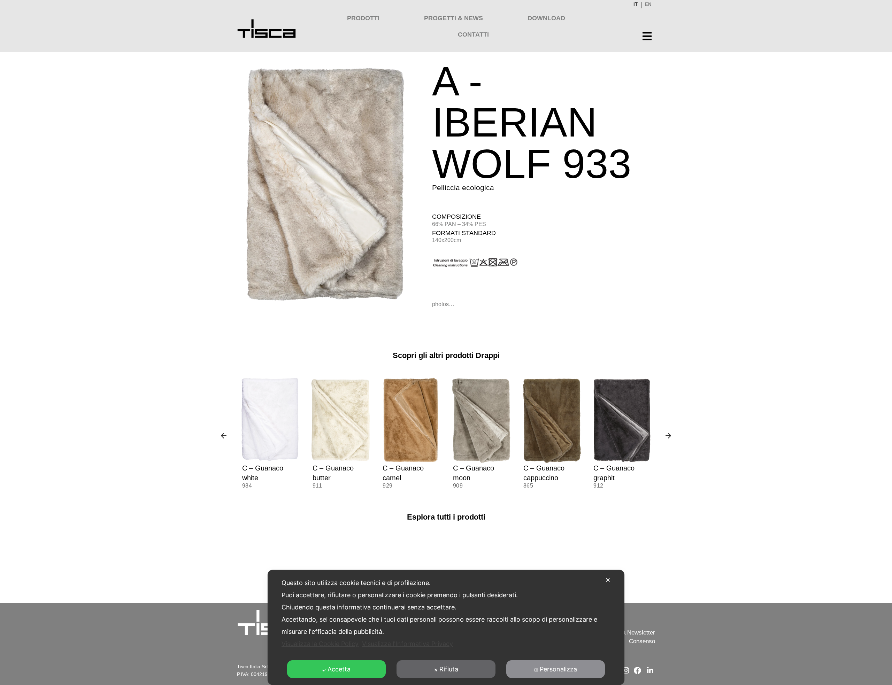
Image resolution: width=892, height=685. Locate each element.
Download (546, 18)
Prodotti (363, 18)
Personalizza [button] (558, 669)
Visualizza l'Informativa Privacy (407, 643)
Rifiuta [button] (448, 669)
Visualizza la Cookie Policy (320, 643)
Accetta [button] (339, 669)
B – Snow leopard (620, 468)
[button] (224, 436)
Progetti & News (453, 18)
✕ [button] (607, 580)
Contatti (473, 34)
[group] (270, 436)
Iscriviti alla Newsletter (625, 632)
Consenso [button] (642, 641)
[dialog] (446, 627)
